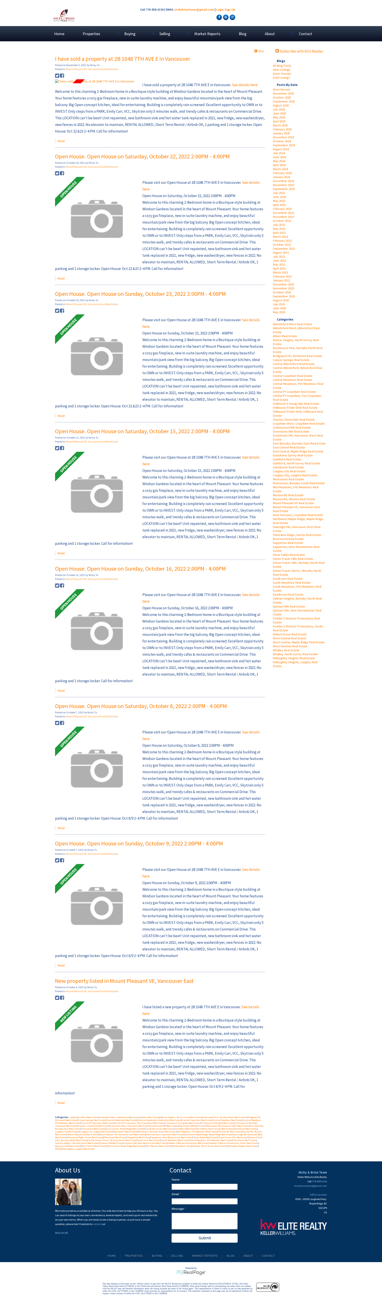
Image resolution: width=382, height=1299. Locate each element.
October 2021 (282, 245)
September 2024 (284, 145)
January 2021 (281, 280)
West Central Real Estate (289, 638)
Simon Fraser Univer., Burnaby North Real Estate (112, 1140)
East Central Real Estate (289, 447)
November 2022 (283, 217)
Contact (305, 33)
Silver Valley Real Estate (289, 555)
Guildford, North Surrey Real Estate (296, 463)
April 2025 (279, 121)
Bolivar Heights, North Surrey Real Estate (180, 1117)
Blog (242, 33)
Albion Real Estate (285, 336)
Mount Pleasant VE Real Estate (293, 503)
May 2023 (279, 201)
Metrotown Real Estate (288, 479)
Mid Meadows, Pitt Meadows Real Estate (197, 1131)
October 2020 (282, 292)
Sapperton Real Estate (288, 543)
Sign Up (230, 9)
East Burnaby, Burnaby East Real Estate (299, 443)
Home (59, 33)
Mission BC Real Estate (288, 495)
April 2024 (279, 165)
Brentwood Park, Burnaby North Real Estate (224, 1117)
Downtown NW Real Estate (291, 431)
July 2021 (279, 256)
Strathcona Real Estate (288, 594)
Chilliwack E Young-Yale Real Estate (296, 404)
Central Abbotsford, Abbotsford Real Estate (159, 1120)
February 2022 (282, 241)
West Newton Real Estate (290, 646)
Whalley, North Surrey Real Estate (295, 654)
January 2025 (281, 133)
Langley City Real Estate (289, 471)
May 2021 (279, 264)
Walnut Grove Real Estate (290, 634)
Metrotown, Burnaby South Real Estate (299, 483)
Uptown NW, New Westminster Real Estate (146, 1143)
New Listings (281, 70)
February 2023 (282, 209)
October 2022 (282, 221)
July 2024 (279, 153)
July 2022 (279, 225)
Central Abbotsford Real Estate (294, 364)
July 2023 (279, 193)
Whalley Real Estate (286, 650)
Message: (178, 1209)
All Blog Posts (282, 66)
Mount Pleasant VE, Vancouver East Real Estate (92, 69)
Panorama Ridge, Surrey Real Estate (297, 535)
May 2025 (279, 117)
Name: (176, 1179)
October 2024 (282, 141)
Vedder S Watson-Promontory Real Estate (188, 1143)
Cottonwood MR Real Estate (292, 427)
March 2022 (280, 237)
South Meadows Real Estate (292, 583)
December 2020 (283, 284)
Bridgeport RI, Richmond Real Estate (297, 356)
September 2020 (284, 296)
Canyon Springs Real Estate (291, 360)
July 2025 (279, 109)
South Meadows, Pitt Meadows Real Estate (211, 1140)
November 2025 (283, 93)
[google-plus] (225, 17)
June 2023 (279, 197)
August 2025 (281, 105)
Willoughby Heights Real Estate (294, 658)
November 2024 (283, 137)
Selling (177, 1256)
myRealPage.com (191, 1273)
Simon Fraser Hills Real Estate (293, 559)
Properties (134, 1256)
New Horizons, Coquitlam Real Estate (298, 515)
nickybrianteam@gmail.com (194, 9)
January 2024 (281, 177)
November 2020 (283, 288)
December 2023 (283, 181)
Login (220, 9)
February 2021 (282, 276)
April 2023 (279, 205)
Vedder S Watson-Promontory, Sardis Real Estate (234, 1143)
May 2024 (279, 161)
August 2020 (281, 300)
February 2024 (282, 173)
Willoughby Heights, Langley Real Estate (74, 1148)
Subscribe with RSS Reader (301, 51)
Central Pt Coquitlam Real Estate (294, 392)
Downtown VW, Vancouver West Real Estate (228, 1125)
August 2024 (281, 149)
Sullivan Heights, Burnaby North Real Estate (77, 1143)
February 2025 (282, 129)
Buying (157, 1256)
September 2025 (284, 101)
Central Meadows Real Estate (292, 380)
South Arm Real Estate (288, 579)
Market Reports (207, 33)
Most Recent (281, 89)
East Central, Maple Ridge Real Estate (298, 451)
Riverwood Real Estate (288, 539)
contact (97, 1224)
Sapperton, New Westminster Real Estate (171, 1137)
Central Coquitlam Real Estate (292, 376)
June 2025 (279, 113)
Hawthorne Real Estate (288, 467)
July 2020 (279, 304)
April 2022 (279, 233)
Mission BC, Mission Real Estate (294, 499)
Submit (205, 1238)
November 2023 (283, 185)
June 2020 (279, 308)
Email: (176, 1194)
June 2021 (279, 260)
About (248, 1256)
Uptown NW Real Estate (289, 606)
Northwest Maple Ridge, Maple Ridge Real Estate (209, 1134)
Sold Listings (281, 78)
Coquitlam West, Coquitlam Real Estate (299, 423)
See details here (245, 84)
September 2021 (284, 249)
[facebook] (218, 17)
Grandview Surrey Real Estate (293, 455)
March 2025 (280, 125)
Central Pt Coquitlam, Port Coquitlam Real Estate (139, 1123)
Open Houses (282, 74)
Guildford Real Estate (287, 459)
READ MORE (61, 1232)
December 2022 (283, 213)
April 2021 (279, 268)
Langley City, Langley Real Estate (295, 475)
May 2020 (279, 312)
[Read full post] (97, 81)
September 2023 (284, 189)
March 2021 (280, 272)
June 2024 (279, 157)
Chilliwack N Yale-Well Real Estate (295, 408)
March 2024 (280, 169)
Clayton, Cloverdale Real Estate (294, 420)
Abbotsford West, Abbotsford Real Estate (119, 1117)
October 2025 (282, 97)
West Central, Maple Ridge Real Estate (299, 642)
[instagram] (232, 17)
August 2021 (281, 252)
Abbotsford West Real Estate (292, 324)
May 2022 (279, 229)
